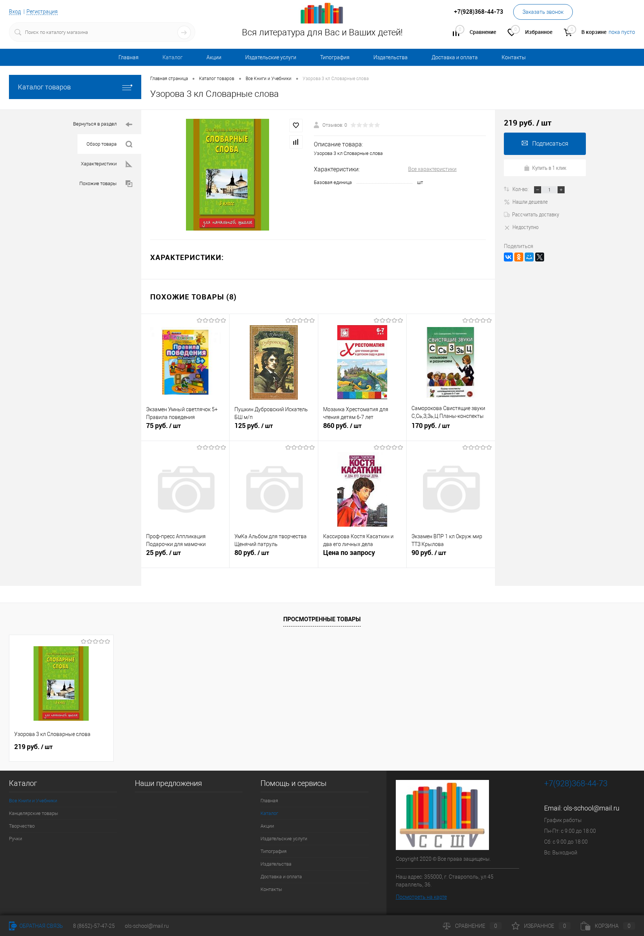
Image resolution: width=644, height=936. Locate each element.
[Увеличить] (227, 175)
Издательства (390, 57)
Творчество (22, 826)
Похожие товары (98, 183)
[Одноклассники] (518, 257)
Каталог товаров (44, 87)
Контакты (514, 57)
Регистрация (42, 12)
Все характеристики (432, 169)
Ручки (15, 838)
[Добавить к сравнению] (296, 142)
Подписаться (550, 143)
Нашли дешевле (530, 201)
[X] (539, 257)
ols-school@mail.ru (591, 808)
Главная (129, 57)
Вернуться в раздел (95, 124)
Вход (15, 12)
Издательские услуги (270, 57)
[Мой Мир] (529, 257)
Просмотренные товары (322, 619)
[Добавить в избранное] (296, 125)
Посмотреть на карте (421, 897)
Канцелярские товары (33, 813)
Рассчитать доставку (535, 214)
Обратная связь (40, 926)
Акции (213, 57)
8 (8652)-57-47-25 (94, 926)
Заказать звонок (543, 12)
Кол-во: (521, 189)
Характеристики (99, 163)
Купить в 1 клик (549, 167)
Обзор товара (101, 144)
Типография (335, 57)
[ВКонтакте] (508, 257)
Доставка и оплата (455, 57)
